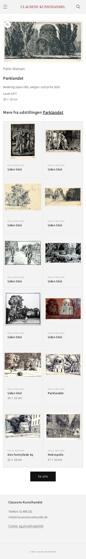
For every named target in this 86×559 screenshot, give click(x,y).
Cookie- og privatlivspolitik (25, 526)
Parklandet (53, 112)
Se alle (43, 476)
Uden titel (15, 169)
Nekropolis (55, 455)
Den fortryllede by (20, 455)
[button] (5, 6)
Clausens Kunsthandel (46, 551)
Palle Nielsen (14, 68)
